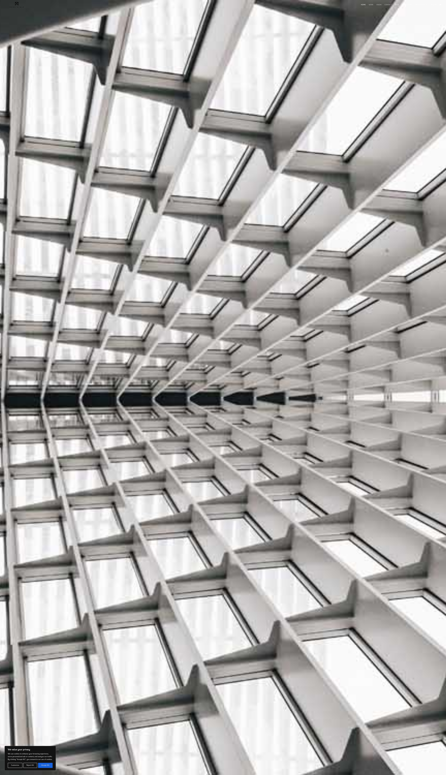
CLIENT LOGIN (407, 5)
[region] (30, 758)
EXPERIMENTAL (420, 5)
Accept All (45, 765)
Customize (15, 765)
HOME (363, 5)
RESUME (434, 5)
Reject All (30, 765)
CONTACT (388, 5)
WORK (371, 5)
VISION (378, 5)
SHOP (397, 5)
